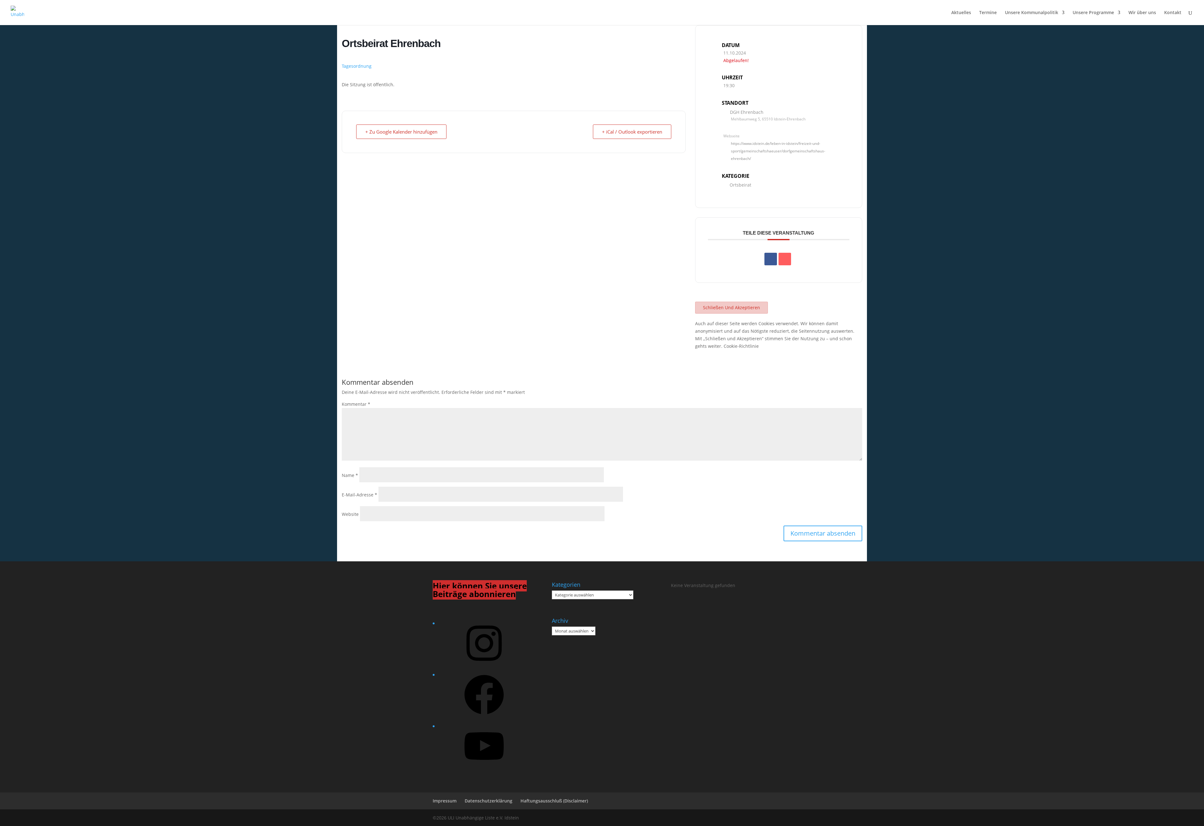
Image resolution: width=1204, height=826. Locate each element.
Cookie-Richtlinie (741, 346)
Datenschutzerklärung (488, 801)
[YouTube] (484, 768)
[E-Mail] (785, 259)
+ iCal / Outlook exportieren (632, 132)
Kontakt (1172, 12)
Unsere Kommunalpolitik (1031, 12)
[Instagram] (484, 665)
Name (350, 475)
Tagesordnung (357, 66)
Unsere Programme (1093, 12)
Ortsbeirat (740, 185)
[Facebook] (484, 716)
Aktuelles (961, 12)
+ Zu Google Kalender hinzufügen (401, 132)
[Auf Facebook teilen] (770, 259)
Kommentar (356, 404)
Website (350, 514)
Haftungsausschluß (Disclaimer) (554, 801)
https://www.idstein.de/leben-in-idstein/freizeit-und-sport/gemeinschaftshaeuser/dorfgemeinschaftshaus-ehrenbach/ (778, 151)
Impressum (445, 801)
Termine (988, 12)
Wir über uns (1142, 12)
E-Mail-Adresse (359, 495)
